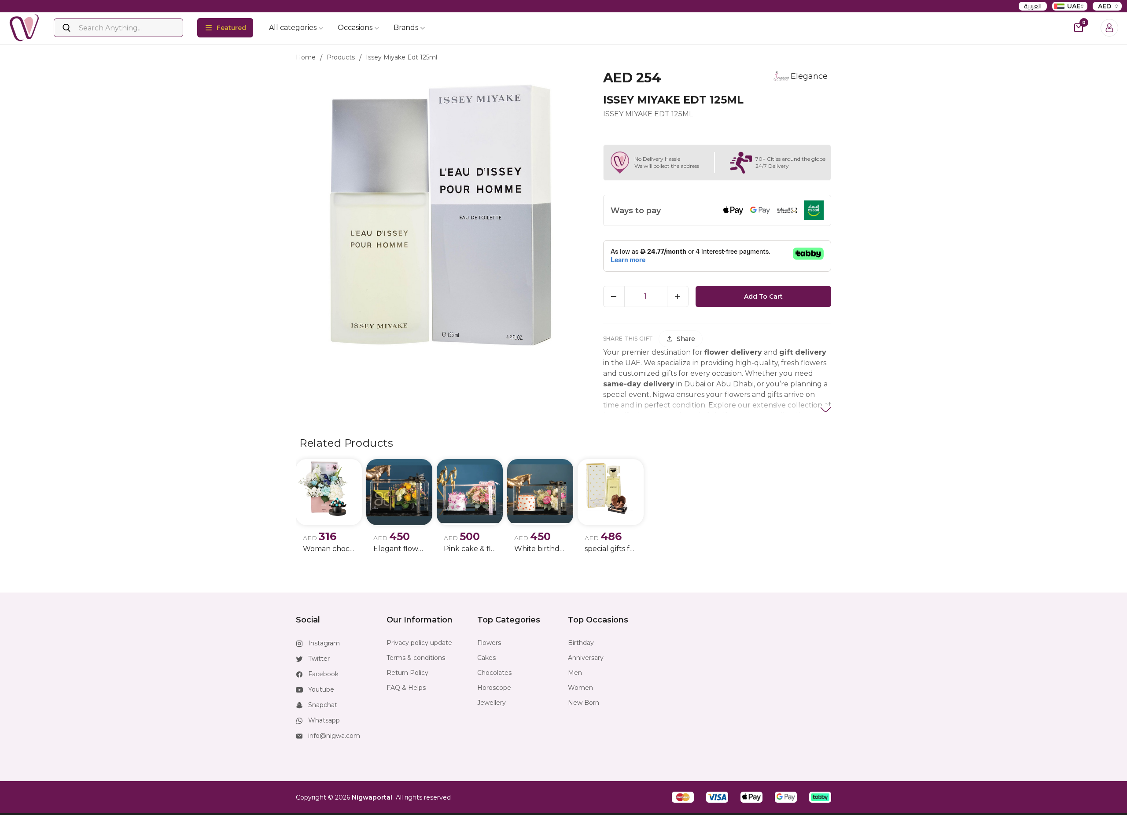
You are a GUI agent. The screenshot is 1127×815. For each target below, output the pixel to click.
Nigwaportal (372, 797)
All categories (293, 27)
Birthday (581, 643)
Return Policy (407, 673)
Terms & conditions (416, 658)
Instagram (324, 643)
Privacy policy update (419, 643)
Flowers (489, 643)
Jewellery (491, 703)
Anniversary (586, 658)
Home (306, 57)
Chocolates (494, 673)
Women (580, 688)
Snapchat (322, 705)
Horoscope (494, 688)
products (341, 57)
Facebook (323, 674)
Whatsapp (324, 720)
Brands (406, 27)
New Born (583, 703)
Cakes (486, 658)
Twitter (319, 659)
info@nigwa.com (334, 736)
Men (575, 673)
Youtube (321, 689)
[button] (683, 797)
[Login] (1109, 28)
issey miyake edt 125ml (401, 57)
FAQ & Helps (406, 688)
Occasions (355, 27)
